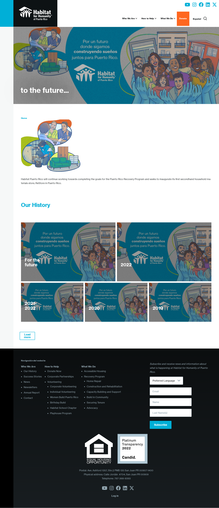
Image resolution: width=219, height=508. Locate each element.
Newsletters (30, 387)
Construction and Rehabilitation (104, 386)
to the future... (45, 90)
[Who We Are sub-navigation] (138, 18)
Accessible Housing (95, 371)
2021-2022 (31, 305)
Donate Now (54, 371)
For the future (32, 262)
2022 (126, 264)
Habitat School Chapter (63, 407)
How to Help (52, 366)
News (27, 381)
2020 (94, 308)
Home (24, 118)
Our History (30, 371)
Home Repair (94, 381)
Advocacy (92, 407)
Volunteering (54, 381)
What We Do (88, 366)
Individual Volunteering (62, 391)
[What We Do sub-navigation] (176, 18)
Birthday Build (58, 402)
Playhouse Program (61, 413)
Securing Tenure (96, 402)
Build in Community (97, 397)
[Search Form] (205, 19)
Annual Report (32, 392)
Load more (27, 336)
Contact (28, 397)
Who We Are (28, 366)
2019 (158, 308)
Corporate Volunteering (63, 386)
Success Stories (33, 376)
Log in (115, 495)
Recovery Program (94, 376)
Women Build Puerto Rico (64, 397)
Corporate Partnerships (60, 376)
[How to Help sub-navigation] (157, 18)
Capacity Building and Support (104, 391)
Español (197, 19)
